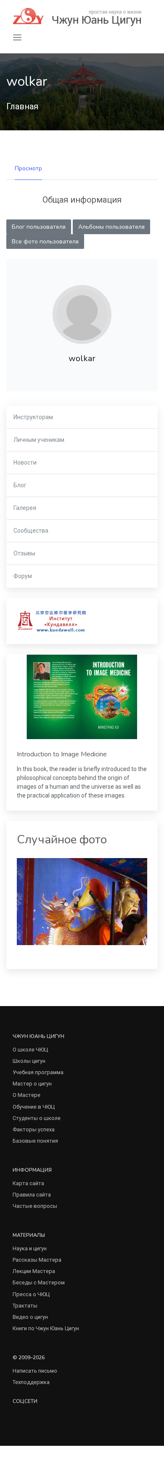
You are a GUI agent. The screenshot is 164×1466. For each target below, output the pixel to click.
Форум (22, 576)
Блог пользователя (39, 227)
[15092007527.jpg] (82, 901)
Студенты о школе (37, 1118)
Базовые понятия (35, 1141)
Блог (19, 485)
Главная (22, 106)
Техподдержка (31, 1382)
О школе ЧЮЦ (30, 1049)
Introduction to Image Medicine (62, 754)
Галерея (24, 508)
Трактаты (25, 1305)
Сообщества (30, 530)
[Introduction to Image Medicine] (82, 697)
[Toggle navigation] (17, 37)
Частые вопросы (35, 1206)
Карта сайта (28, 1183)
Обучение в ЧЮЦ (34, 1107)
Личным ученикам (38, 439)
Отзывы (24, 553)
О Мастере (26, 1095)
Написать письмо (35, 1371)
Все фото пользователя (45, 242)
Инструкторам (33, 417)
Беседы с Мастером (39, 1282)
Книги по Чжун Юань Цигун (46, 1328)
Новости (25, 462)
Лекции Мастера (34, 1271)
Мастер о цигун (32, 1083)
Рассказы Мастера (37, 1260)
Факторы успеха (34, 1129)
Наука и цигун (30, 1248)
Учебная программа (38, 1072)
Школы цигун (29, 1061)
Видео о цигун (30, 1317)
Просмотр (28, 168)
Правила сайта (32, 1194)
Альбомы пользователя (111, 227)
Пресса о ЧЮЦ (31, 1294)
